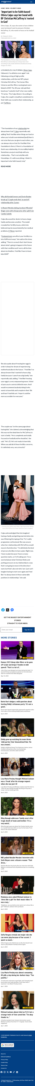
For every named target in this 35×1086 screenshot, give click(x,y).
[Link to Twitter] (8, 1072)
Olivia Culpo (27, 70)
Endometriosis (7, 236)
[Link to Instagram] (5, 1072)
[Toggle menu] (32, 2)
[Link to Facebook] (1, 1072)
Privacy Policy (4, 1059)
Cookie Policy (4, 1062)
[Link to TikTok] (14, 1072)
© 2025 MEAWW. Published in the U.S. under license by (15, 1035)
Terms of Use (4, 1065)
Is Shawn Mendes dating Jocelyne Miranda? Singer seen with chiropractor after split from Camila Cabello (17, 211)
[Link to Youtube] (11, 1072)
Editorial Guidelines (6, 1056)
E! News (11, 231)
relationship (22, 128)
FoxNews (7, 103)
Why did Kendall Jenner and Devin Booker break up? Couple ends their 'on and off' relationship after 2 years (16, 199)
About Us (3, 1054)
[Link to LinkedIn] (17, 1072)
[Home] (6, 1)
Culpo (16, 131)
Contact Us (4, 1068)
